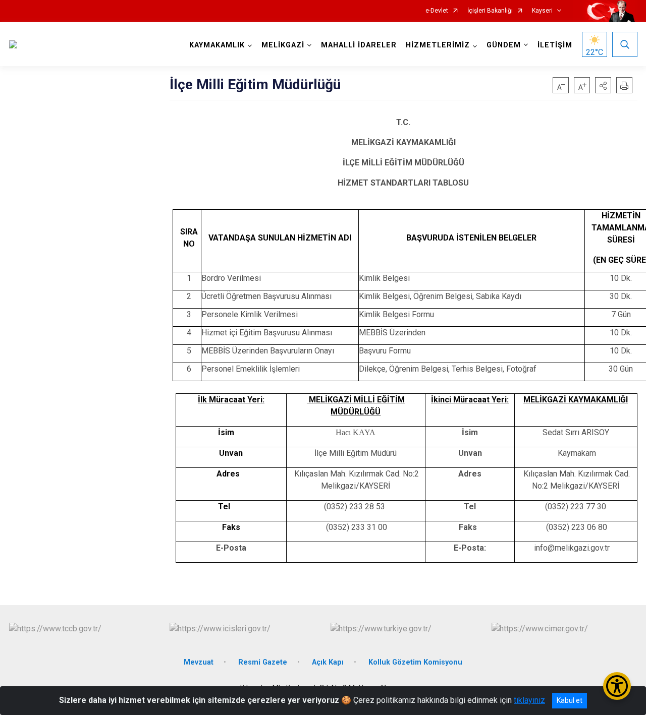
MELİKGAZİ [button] (282, 45)
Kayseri (542, 11)
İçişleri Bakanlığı (490, 11)
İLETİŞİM (554, 45)
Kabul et (569, 700)
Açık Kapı (328, 662)
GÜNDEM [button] (504, 45)
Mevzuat (198, 662)
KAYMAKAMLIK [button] (217, 45)
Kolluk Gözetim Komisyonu (415, 662)
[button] (603, 85)
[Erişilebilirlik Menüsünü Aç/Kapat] (617, 686)
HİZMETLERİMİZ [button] (438, 45)
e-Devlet (436, 11)
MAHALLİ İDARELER (359, 45)
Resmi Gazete (262, 662)
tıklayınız (529, 700)
